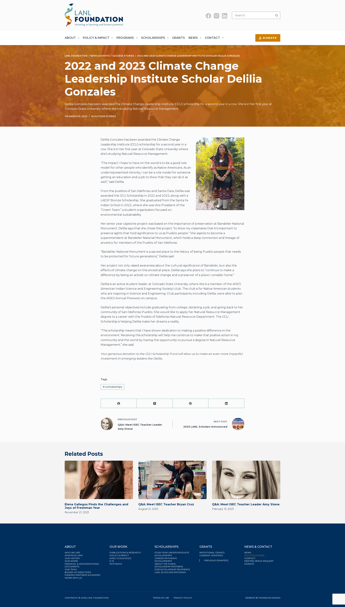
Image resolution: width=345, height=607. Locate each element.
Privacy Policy (183, 597)
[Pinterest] (191, 403)
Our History (72, 558)
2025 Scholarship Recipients (172, 569)
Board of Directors (78, 572)
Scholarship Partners (169, 566)
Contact (212, 38)
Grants (178, 38)
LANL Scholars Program (170, 572)
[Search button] (276, 15)
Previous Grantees (216, 560)
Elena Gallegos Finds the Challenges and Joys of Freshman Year (96, 506)
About (70, 38)
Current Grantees (211, 555)
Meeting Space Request (258, 561)
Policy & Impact (96, 38)
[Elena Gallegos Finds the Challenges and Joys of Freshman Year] (99, 480)
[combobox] (252, 15)
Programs (125, 38)
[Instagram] (216, 15)
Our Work (71, 561)
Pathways (116, 563)
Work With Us (73, 577)
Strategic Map (74, 555)
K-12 (112, 561)
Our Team (71, 569)
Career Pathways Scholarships (166, 559)
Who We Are (72, 552)
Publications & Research (125, 552)
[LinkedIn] (224, 15)
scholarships (112, 386)
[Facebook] (208, 15)
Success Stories (105, 116)
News (193, 38)
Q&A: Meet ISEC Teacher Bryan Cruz (166, 504)
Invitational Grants (211, 552)
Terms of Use (161, 597)
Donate (270, 38)
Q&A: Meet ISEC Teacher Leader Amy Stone (246, 504)
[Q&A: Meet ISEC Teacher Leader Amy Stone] (246, 480)
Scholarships (153, 38)
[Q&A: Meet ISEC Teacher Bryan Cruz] (172, 480)
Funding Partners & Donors (82, 575)
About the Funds (165, 563)
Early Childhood (120, 558)
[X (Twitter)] (155, 403)
